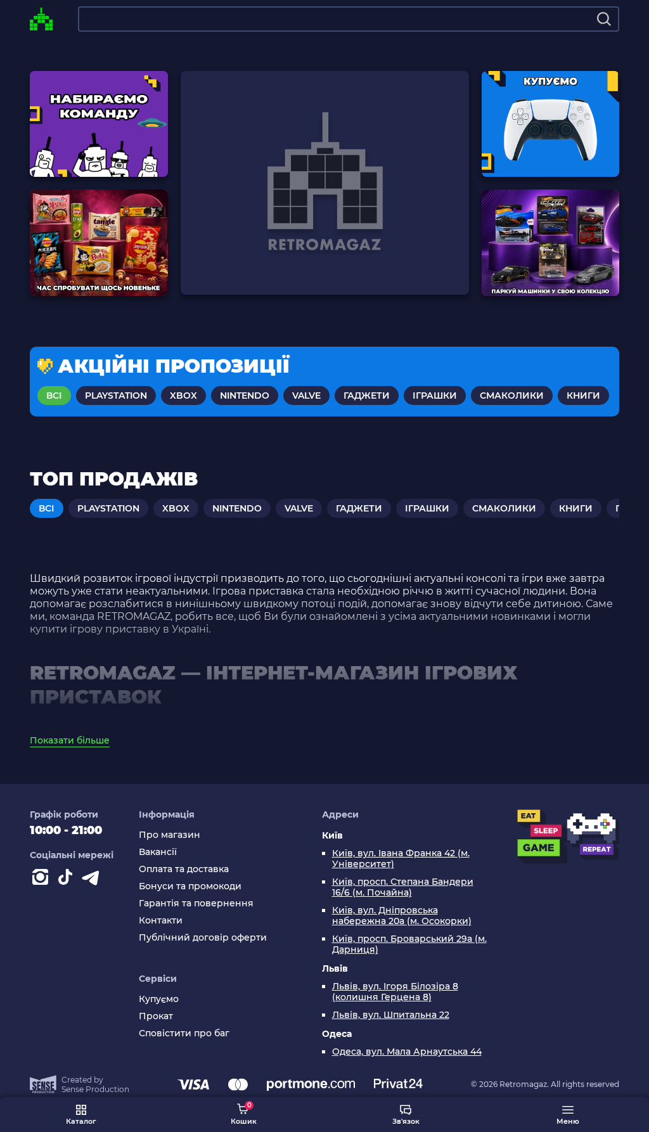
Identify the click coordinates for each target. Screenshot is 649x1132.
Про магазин (169, 835)
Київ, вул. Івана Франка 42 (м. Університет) (401, 859)
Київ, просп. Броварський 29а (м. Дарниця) (409, 944)
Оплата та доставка (184, 869)
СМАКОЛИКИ (512, 395)
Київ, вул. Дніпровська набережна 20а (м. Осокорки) (402, 916)
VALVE (306, 395)
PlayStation (116, 395)
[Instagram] (42, 879)
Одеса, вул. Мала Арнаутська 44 (407, 1051)
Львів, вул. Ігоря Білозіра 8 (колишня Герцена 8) (395, 992)
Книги (583, 395)
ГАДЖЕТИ (367, 395)
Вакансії (158, 852)
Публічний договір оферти (203, 937)
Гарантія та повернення (196, 903)
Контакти (161, 920)
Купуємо (159, 999)
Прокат (156, 1016)
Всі (54, 395)
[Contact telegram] (93, 879)
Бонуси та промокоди (190, 886)
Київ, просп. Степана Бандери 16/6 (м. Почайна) (402, 887)
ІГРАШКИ (435, 395)
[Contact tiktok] (67, 879)
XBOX (183, 395)
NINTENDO (244, 395)
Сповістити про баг (184, 1033)
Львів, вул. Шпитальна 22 (390, 1015)
